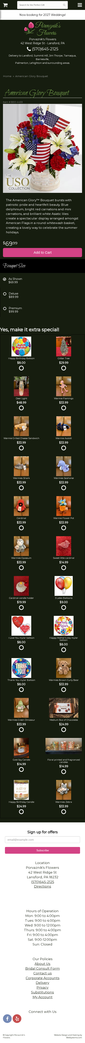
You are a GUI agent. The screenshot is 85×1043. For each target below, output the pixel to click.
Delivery (42, 983)
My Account (43, 997)
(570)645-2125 (44, 49)
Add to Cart (43, 253)
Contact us (42, 973)
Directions (42, 886)
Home (7, 76)
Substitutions (42, 992)
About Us (42, 964)
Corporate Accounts (43, 978)
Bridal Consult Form (42, 968)
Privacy (42, 987)
